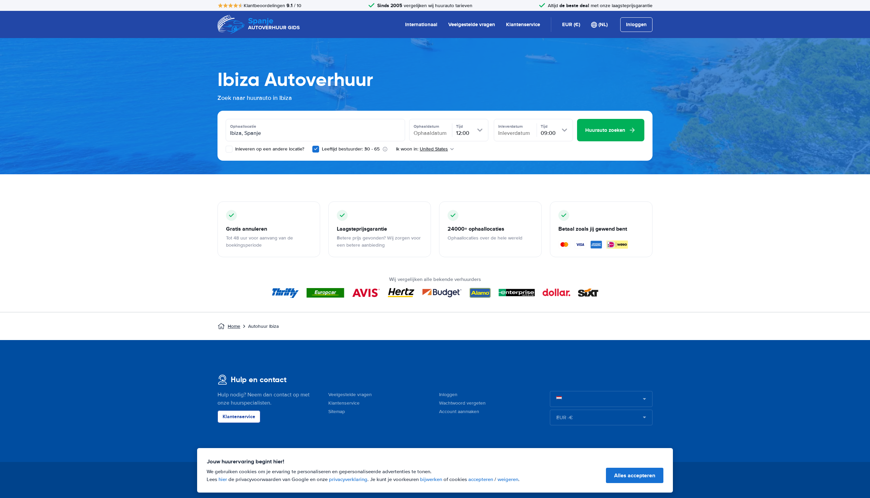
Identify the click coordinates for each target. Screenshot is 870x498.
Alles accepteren (634, 475)
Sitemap (336, 411)
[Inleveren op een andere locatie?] (229, 149)
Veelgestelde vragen (471, 24)
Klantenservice (523, 24)
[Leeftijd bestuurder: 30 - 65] (315, 149)
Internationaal (421, 24)
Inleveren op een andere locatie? (269, 149)
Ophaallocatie (243, 126)
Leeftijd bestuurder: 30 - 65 (351, 149)
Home (234, 326)
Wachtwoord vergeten (462, 403)
